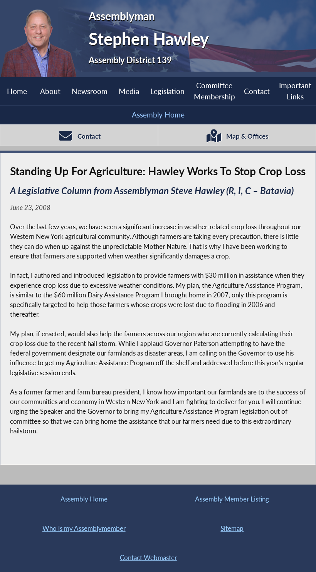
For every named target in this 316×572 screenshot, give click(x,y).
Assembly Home (158, 114)
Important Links (295, 91)
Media (129, 91)
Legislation (167, 91)
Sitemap (232, 528)
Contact (257, 91)
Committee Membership (214, 91)
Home (17, 91)
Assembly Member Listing (232, 499)
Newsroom (90, 91)
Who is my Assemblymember (84, 528)
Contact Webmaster (148, 558)
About (50, 91)
